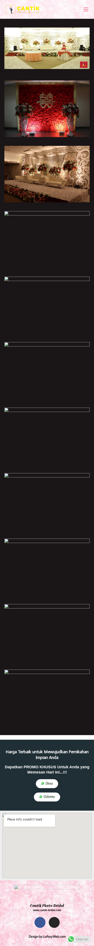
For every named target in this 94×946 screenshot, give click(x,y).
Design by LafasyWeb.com (47, 937)
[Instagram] (54, 922)
